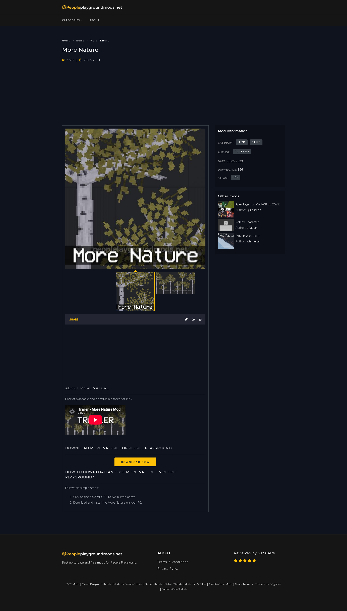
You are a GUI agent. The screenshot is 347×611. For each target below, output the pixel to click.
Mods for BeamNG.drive (127, 584)
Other (256, 142)
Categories (71, 20)
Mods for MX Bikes (195, 584)
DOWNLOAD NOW (135, 462)
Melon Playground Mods (96, 584)
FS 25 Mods (72, 584)
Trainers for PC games (268, 584)
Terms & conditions (173, 562)
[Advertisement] (173, 91)
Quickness (242, 151)
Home (66, 40)
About (95, 20)
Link (236, 177)
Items (80, 40)
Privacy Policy (168, 568)
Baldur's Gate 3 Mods (174, 589)
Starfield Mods (153, 584)
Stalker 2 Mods (173, 584)
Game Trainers (244, 584)
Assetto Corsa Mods (220, 584)
